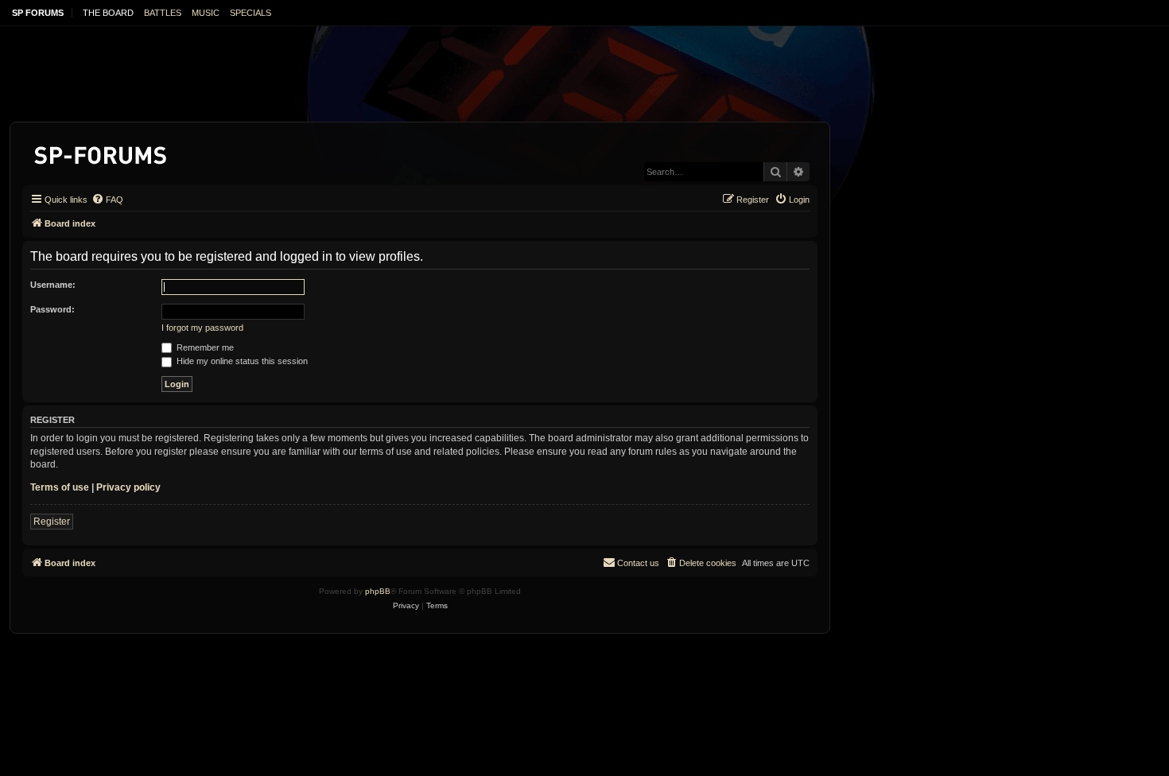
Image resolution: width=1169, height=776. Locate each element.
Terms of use (59, 487)
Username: (53, 284)
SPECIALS (250, 12)
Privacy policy (128, 487)
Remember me (204, 347)
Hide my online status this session (241, 361)
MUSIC (205, 12)
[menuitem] (107, 199)
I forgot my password (202, 327)
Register (51, 521)
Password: (52, 309)
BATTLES (162, 12)
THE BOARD (108, 12)
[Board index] (101, 152)
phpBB (377, 591)
